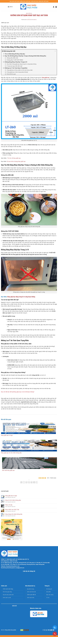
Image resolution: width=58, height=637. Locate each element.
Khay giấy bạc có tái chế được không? (24, 392)
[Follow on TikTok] (46, 630)
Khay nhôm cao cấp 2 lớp (12, 509)
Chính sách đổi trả (31, 594)
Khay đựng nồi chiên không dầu (13, 514)
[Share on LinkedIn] (34, 482)
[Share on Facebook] (24, 482)
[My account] (53, 6)
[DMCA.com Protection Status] (24, 630)
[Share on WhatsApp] (21, 482)
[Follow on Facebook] (43, 630)
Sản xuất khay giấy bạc (8, 470)
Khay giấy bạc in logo (7, 435)
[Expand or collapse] (55, 51)
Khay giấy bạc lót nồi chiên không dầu (11, 452)
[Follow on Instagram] (44, 630)
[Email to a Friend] (29, 482)
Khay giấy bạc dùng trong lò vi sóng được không (21, 297)
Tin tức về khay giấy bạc (14, 158)
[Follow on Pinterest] (50, 630)
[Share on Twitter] (26, 482)
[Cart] (56, 6)
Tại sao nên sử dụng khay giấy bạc (16, 161)
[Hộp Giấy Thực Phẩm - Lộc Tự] (38, 613)
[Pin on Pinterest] (31, 482)
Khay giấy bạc (29, 13)
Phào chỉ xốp (8, 505)
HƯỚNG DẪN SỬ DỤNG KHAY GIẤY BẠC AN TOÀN (29, 15)
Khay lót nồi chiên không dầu (13, 500)
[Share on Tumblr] (37, 482)
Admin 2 (35, 19)
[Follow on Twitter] (48, 630)
